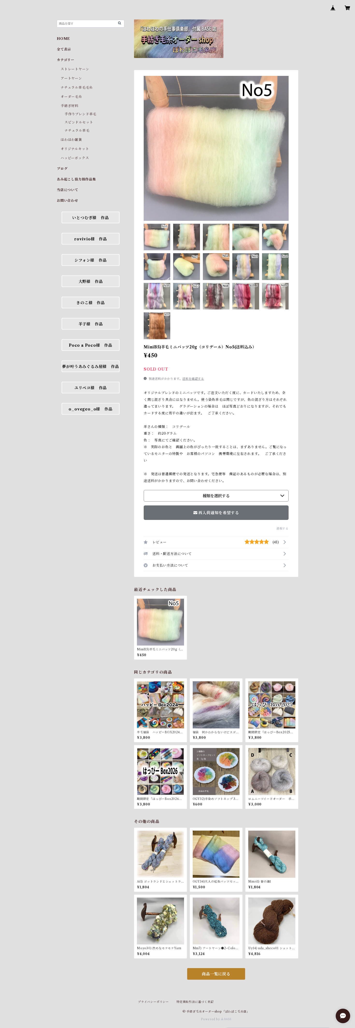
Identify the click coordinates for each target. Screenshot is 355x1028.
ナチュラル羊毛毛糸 (77, 87)
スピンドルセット (78, 122)
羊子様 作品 (90, 324)
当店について (67, 190)
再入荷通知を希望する (218, 512)
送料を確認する (193, 379)
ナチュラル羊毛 (77, 130)
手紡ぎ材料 (69, 106)
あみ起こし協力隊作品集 (76, 179)
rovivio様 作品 (90, 239)
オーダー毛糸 (71, 96)
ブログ (62, 168)
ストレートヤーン (75, 69)
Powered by (211, 1019)
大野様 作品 (90, 281)
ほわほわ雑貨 (71, 139)
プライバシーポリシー (153, 1002)
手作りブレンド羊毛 (80, 114)
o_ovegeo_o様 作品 (90, 409)
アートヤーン (71, 78)
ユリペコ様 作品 (90, 387)
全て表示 (64, 49)
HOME (63, 38)
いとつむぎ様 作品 (90, 217)
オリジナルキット (75, 149)
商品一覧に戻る (216, 973)
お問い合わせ (67, 200)
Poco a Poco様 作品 (90, 345)
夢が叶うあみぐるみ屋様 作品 (90, 366)
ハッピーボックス (75, 158)
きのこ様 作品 (90, 302)
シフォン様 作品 (90, 260)
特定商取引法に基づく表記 (195, 1002)
